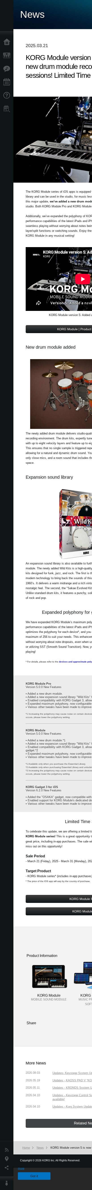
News (8, 1150)
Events (8, 82)
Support (8, 95)
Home (8, 42)
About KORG (8, 1183)
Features (8, 69)
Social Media (8, 1167)
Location (8, 1158)
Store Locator (8, 109)
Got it (34, 1176)
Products (8, 55)
